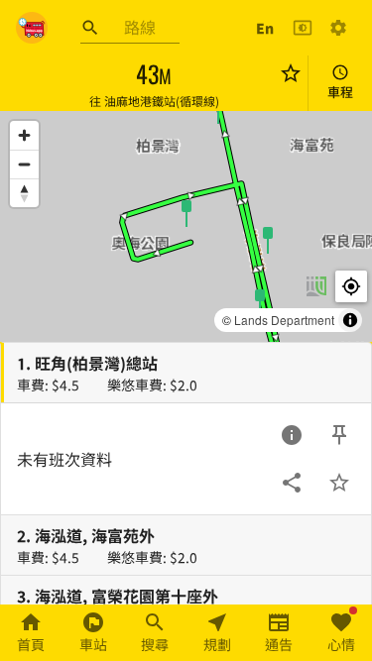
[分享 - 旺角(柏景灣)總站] (291, 482)
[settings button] (338, 28)
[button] (186, 212)
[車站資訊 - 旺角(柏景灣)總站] (291, 435)
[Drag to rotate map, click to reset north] (24, 192)
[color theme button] (302, 28)
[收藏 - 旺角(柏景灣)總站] (339, 482)
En (265, 28)
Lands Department (284, 319)
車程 (340, 91)
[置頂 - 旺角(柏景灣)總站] (339, 435)
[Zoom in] (24, 135)
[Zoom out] (24, 164)
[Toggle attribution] (350, 320)
